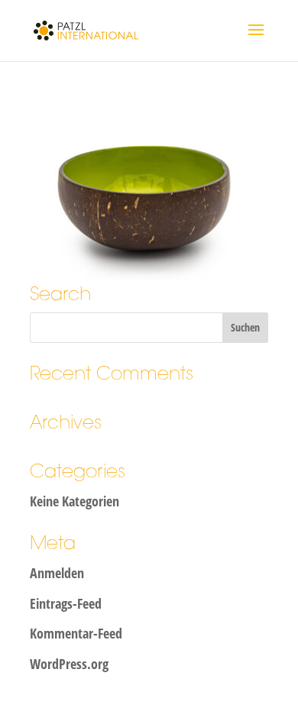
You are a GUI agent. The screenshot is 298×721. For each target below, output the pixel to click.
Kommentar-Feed (76, 633)
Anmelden (57, 573)
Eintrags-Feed (66, 603)
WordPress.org (69, 664)
